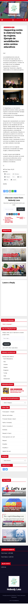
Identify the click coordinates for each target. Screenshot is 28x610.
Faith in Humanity (7, 422)
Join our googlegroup (14, 600)
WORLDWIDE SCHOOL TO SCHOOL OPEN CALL (13, 509)
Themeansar (14, 597)
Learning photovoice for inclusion (13, 493)
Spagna (5, 367)
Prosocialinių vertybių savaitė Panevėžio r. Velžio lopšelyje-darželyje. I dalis (9, 220)
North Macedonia (8, 358)
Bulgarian (5, 370)
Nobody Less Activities (8, 241)
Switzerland (6, 378)
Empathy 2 (5, 447)
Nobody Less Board (18, 389)
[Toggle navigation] (13, 20)
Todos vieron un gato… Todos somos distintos (12, 258)
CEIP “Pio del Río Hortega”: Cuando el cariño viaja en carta (14, 244)
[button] (23, 20)
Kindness (4, 429)
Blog (5, 239)
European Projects (8, 521)
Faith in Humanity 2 (7, 426)
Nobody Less (14, 15)
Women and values (7, 415)
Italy (4, 361)
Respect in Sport (6, 433)
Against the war (6, 451)
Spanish (8, 239)
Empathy (4, 444)
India (4, 376)
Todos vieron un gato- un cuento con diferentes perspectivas (13, 274)
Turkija (5, 373)
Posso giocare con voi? (8, 437)
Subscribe (20, 209)
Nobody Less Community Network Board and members (17, 392)
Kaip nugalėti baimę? (20, 218)
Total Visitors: (4, 557)
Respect (4, 440)
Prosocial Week (7, 27)
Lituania (5, 364)
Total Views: (4, 553)
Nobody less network (8, 356)
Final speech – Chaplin (8, 411)
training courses (7, 490)
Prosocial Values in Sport (9, 419)
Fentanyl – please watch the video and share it (12, 539)
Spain (13, 27)
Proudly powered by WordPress (9, 595)
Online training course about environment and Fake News (12, 525)
